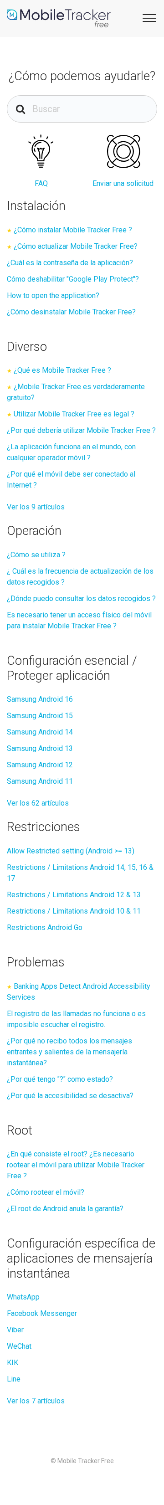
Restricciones (43, 827)
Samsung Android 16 (40, 699)
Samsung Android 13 (40, 748)
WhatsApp (23, 1297)
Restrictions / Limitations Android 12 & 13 (74, 894)
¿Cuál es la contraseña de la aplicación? (70, 262)
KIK (12, 1362)
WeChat (19, 1346)
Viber (15, 1329)
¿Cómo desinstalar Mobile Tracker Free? (71, 312)
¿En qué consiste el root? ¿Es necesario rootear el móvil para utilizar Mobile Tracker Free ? (75, 1165)
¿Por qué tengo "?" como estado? (60, 1079)
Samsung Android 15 (40, 715)
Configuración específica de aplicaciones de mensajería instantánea (81, 1258)
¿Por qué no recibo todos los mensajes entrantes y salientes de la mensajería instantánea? (69, 1052)
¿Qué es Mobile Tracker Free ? (62, 370)
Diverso (27, 346)
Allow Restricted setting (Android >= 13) (70, 851)
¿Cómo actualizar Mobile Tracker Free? (76, 246)
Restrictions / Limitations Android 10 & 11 (74, 911)
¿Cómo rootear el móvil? (45, 1192)
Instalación (36, 206)
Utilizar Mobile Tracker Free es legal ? (74, 414)
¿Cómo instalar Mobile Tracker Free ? (73, 230)
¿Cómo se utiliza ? (36, 554)
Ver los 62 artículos (38, 803)
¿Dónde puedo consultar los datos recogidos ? (81, 598)
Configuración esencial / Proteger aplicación (72, 668)
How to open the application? (53, 295)
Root (19, 1130)
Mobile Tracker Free (85, 1460)
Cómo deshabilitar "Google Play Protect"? (73, 279)
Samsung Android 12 (40, 764)
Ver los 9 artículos (36, 507)
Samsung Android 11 (40, 781)
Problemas (36, 962)
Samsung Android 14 (40, 732)
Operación (34, 531)
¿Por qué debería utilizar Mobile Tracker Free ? (81, 430)
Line (13, 1379)
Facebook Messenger (42, 1313)
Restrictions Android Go (44, 927)
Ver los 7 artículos (36, 1401)
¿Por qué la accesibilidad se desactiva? (70, 1095)
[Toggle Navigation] (148, 17)
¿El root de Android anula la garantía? (65, 1208)
